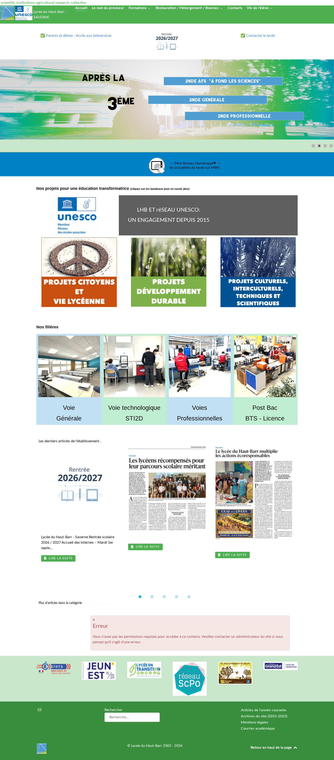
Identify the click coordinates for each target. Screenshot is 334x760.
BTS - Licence (264, 418)
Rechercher (113, 710)
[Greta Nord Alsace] (53, 668)
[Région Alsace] (281, 666)
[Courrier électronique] (39, 709)
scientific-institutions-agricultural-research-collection (43, 3)
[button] (320, 99)
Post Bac (264, 407)
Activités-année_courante (100, 603)
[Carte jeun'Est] (99, 671)
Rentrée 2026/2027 (56, 530)
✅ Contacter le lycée (258, 35)
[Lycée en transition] (144, 670)
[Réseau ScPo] (190, 679)
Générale (69, 418)
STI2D (134, 418)
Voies (199, 407)
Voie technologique (134, 407)
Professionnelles (199, 418)
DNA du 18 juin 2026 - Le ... (237, 545)
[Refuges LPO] (235, 673)
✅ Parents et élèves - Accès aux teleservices (76, 35)
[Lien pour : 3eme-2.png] (167, 99)
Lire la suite (60, 558)
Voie (69, 407)
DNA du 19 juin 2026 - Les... (150, 537)
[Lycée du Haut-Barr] (76, 748)
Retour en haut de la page (272, 747)
